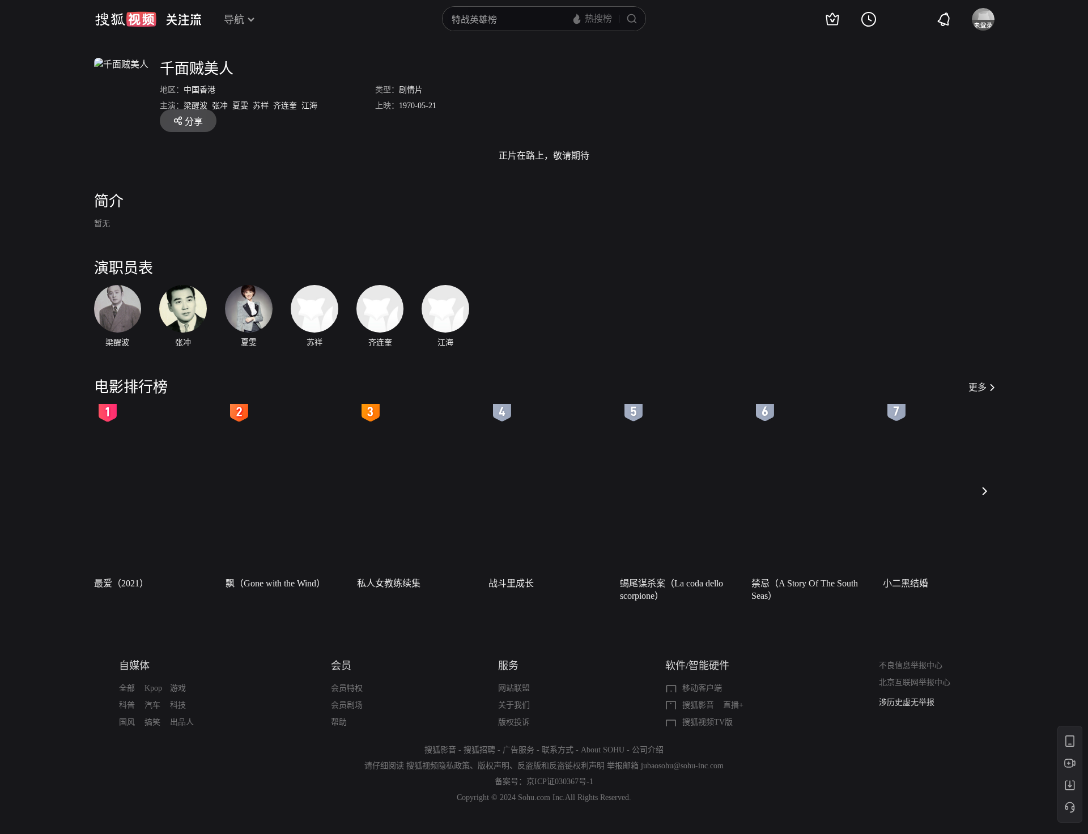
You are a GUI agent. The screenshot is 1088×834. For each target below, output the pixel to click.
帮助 (339, 722)
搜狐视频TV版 (707, 722)
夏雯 (240, 105)
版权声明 (493, 765)
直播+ (733, 705)
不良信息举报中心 (910, 665)
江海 (309, 105)
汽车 (152, 705)
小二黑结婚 (905, 583)
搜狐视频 (126, 19)
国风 (127, 722)
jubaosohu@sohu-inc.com (682, 765)
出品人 (182, 722)
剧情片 (411, 90)
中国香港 (199, 90)
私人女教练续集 (388, 583)
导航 (234, 20)
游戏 (178, 688)
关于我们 (514, 705)
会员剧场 (347, 705)
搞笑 (152, 722)
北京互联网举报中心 (914, 682)
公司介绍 (648, 750)
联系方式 (557, 750)
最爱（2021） (121, 583)
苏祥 (261, 105)
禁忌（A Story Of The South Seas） (804, 589)
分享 (194, 121)
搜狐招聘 (479, 750)
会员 (341, 665)
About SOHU (602, 750)
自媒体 (134, 665)
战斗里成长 (511, 583)
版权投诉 (514, 722)
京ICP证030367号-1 (559, 781)
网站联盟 (514, 688)
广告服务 (518, 750)
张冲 (220, 105)
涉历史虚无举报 (906, 702)
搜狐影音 (698, 705)
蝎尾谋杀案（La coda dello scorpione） (671, 589)
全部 (127, 688)
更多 (977, 387)
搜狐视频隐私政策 (438, 765)
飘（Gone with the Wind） (275, 583)
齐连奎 (285, 105)
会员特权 (347, 688)
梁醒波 (195, 105)
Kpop (153, 688)
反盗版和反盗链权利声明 (561, 765)
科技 (178, 705)
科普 (127, 705)
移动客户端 (702, 688)
